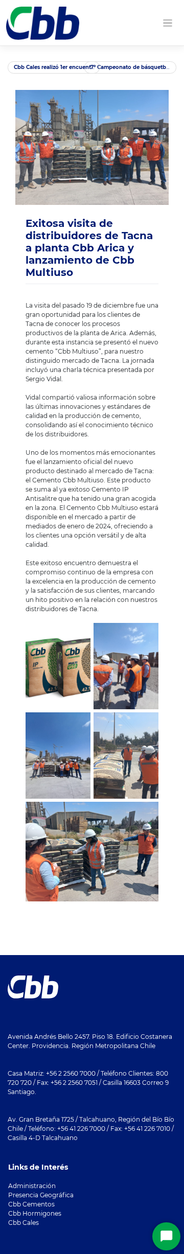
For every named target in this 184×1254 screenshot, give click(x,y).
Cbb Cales (23, 1222)
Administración (32, 1186)
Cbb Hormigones (34, 1213)
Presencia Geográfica (41, 1195)
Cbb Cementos (31, 1204)
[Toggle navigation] (167, 23)
